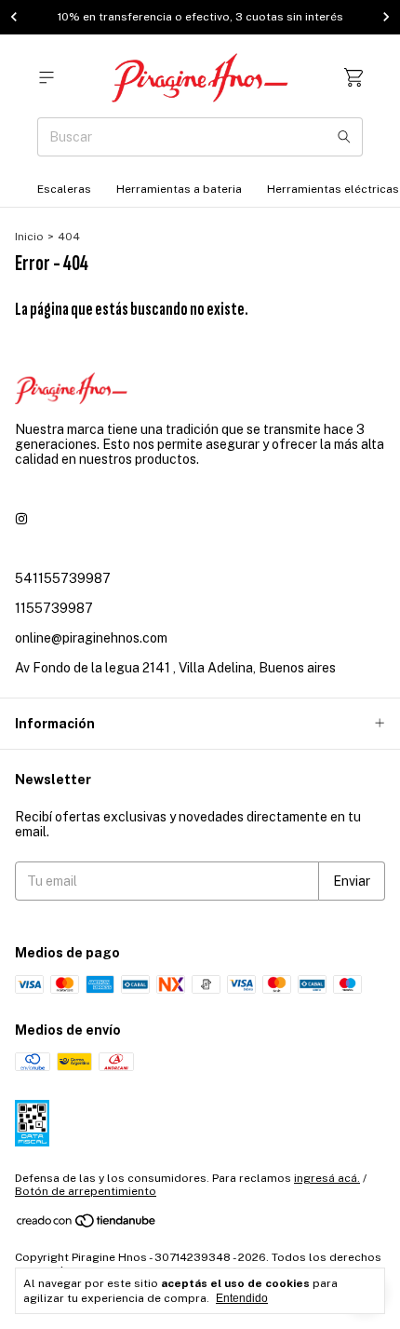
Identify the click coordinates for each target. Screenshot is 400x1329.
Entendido (242, 1298)
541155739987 (63, 578)
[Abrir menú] (46, 78)
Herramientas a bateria (179, 189)
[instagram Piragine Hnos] (21, 518)
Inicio (29, 236)
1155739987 (54, 608)
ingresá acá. (327, 1178)
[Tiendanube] (87, 1224)
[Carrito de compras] (353, 78)
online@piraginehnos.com (91, 638)
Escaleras (64, 189)
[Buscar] (344, 136)
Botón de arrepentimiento (85, 1191)
